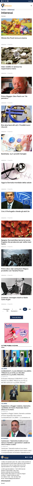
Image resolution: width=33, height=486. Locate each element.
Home (3, 10)
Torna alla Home (16, 317)
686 (20, 309)
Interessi (11, 10)
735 (7, 311)
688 (30, 309)
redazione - (4, 44)
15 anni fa (9, 44)
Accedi (30, 1)
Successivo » (14, 311)
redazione (5, 376)
